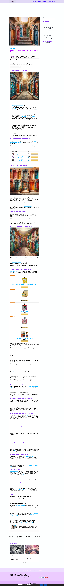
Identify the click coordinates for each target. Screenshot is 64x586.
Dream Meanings (45, 1)
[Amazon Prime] (29, 154)
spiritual (15, 450)
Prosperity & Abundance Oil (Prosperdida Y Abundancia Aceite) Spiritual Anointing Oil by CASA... (24, 284)
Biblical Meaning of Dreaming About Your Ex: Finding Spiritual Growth (33, 536)
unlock (16, 401)
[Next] (38, 553)
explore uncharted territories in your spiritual (30, 145)
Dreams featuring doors (14, 471)
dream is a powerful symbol (29, 456)
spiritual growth (28, 130)
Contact (30, 570)
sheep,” (27, 415)
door (17, 355)
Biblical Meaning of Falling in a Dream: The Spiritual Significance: (16, 556)
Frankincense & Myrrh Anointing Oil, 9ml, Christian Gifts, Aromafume (24, 338)
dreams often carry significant (20, 505)
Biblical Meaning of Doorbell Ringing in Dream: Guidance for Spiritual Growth (15, 536)
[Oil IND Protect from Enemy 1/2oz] (24, 307)
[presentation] (17, 549)
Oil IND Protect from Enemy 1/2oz (24, 311)
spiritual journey (24, 474)
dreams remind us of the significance (21, 489)
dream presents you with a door (19, 257)
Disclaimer (40, 570)
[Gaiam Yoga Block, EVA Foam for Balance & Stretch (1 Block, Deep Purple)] (13, 157)
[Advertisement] (32, 8)
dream (19, 427)
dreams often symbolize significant (19, 371)
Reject (45, 584)
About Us (26, 570)
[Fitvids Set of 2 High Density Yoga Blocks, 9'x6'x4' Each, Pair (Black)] (13, 160)
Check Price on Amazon (25, 300)
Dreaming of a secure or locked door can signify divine (28, 116)
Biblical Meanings (38, 1)
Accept (41, 584)
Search (44, 17)
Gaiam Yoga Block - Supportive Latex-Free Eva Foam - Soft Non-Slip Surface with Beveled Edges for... (21, 154)
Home (33, 1)
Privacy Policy (35, 570)
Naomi (12, 53)
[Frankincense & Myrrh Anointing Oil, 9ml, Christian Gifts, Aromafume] (24, 334)
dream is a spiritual (23, 511)
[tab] (23, 562)
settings (36, 585)
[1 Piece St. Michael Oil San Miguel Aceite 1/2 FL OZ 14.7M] (24, 320)
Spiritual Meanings (51, 1)
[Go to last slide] (11, 553)
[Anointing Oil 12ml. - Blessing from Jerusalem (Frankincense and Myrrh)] (24, 293)
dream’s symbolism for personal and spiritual (25, 522)
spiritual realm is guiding (28, 206)
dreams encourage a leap (16, 262)
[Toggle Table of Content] (19, 67)
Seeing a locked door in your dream (16, 271)
